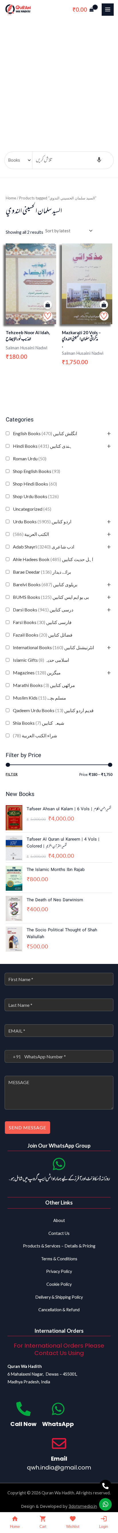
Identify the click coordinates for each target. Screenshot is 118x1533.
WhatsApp (58, 1424)
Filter (12, 774)
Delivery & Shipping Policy (59, 1297)
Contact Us (59, 1233)
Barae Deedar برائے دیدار (42, 572)
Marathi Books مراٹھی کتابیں (44, 685)
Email (59, 1459)
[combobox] (13, 1056)
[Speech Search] (99, 160)
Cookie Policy (59, 1284)
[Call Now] (23, 1409)
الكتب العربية (31, 534)
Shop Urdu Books (36, 496)
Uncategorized (32, 509)
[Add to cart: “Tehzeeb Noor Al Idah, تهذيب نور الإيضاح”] (48, 304)
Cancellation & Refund (59, 1309)
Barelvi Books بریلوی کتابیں (45, 584)
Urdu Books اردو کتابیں (42, 521)
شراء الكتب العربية (35, 735)
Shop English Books (36, 471)
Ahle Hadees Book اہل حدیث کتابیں (53, 559)
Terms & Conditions (59, 1258)
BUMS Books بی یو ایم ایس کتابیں (51, 597)
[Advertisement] (59, 81)
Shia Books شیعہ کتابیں (38, 723)
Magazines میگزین (37, 672)
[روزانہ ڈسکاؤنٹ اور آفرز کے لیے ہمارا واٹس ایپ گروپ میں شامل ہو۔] (59, 1164)
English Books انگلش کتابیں (45, 433)
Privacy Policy (59, 1271)
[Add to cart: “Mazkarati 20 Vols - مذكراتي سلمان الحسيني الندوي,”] (104, 304)
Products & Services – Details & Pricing (59, 1245)
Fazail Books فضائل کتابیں (42, 634)
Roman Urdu (29, 458)
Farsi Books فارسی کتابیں (42, 622)
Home (11, 198)
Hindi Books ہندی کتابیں (42, 446)
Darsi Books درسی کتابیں (43, 609)
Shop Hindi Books (35, 483)
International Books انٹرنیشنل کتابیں (53, 647)
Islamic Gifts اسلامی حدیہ (41, 660)
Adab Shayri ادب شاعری (43, 546)
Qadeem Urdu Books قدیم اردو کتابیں (53, 710)
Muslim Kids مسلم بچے (39, 697)
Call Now (23, 1424)
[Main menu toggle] (108, 9)
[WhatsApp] (58, 1409)
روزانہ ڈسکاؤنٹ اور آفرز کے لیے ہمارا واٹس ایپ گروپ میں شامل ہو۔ (59, 1179)
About (59, 1220)
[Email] (59, 1443)
